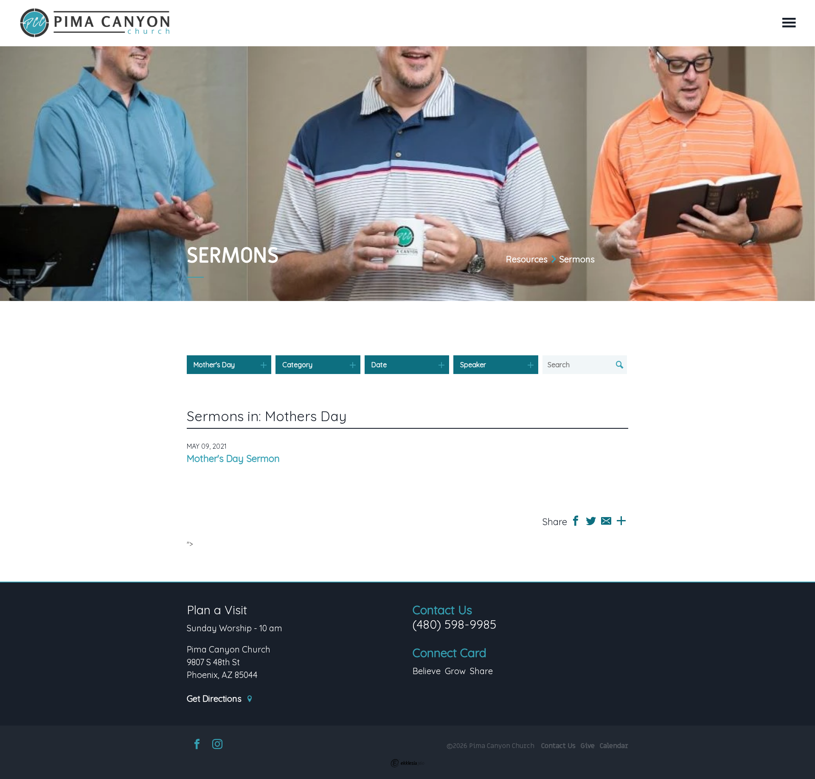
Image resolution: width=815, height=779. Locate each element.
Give (588, 746)
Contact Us (442, 609)
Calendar (614, 746)
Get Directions (215, 699)
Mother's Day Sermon (233, 458)
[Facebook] (197, 745)
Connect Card (449, 652)
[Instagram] (217, 745)
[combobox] (229, 364)
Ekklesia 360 (407, 763)
